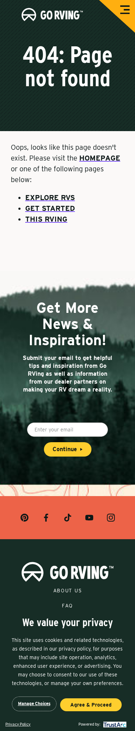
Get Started (50, 208)
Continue (65, 449)
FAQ (67, 606)
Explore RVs (50, 197)
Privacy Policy (18, 724)
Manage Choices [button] (34, 703)
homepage (99, 158)
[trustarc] (113, 724)
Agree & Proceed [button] (91, 705)
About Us (67, 590)
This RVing (46, 219)
